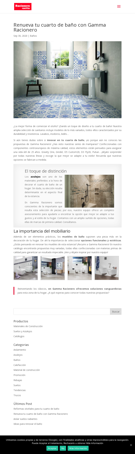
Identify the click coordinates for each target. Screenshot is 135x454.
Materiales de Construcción (28, 326)
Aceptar (52, 448)
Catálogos (19, 336)
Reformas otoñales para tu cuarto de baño (36, 408)
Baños (33, 35)
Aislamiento (20, 349)
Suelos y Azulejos (23, 331)
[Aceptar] (131, 445)
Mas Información (78, 448)
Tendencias (20, 390)
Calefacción (20, 365)
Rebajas (18, 380)
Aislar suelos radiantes (25, 418)
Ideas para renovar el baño (28, 423)
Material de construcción (27, 369)
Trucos (17, 395)
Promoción (19, 375)
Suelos (17, 385)
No (63, 448)
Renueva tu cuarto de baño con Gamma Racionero (41, 413)
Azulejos (18, 354)
